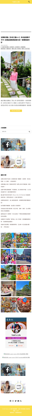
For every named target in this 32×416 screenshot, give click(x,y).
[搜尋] (29, 131)
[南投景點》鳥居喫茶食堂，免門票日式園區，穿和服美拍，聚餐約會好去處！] (8, 273)
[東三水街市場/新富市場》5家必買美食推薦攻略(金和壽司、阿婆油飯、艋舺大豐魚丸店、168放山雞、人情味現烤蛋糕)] (23, 257)
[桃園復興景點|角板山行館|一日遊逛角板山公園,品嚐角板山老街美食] (23, 289)
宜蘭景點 (23, 47)
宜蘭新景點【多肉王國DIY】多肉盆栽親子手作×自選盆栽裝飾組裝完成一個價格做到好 (15, 40)
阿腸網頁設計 (18, 412)
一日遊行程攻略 (4, 47)
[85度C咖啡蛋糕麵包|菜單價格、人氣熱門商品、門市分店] (23, 305)
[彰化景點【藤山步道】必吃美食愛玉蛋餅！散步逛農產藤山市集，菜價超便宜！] (8, 241)
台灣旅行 (17, 47)
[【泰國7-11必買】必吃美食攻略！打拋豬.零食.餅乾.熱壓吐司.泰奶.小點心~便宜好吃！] (23, 273)
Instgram (13, 401)
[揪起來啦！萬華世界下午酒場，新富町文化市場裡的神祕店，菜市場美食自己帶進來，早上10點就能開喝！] (8, 305)
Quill (17, 410)
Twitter (15, 401)
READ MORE (16, 110)
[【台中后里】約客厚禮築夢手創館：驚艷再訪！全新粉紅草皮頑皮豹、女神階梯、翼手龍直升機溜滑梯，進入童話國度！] (8, 257)
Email (18, 401)
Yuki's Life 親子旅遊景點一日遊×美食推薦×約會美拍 (18, 409)
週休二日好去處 (25, 48)
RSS (21, 401)
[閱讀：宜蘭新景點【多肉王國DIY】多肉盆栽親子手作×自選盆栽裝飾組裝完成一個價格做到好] (16, 97)
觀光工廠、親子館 (16, 48)
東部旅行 (9, 48)
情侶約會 (3, 48)
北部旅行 (12, 47)
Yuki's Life (16, 2)
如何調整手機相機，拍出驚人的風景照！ (11, 205)
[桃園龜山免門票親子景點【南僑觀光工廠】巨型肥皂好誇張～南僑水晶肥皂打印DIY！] (8, 289)
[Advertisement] (16, 17)
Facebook (10, 401)
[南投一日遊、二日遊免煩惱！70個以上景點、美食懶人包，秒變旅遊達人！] (23, 241)
